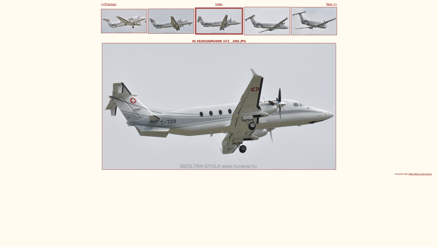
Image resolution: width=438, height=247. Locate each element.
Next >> (331, 4)
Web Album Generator (420, 174)
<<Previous (108, 4)
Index (219, 4)
